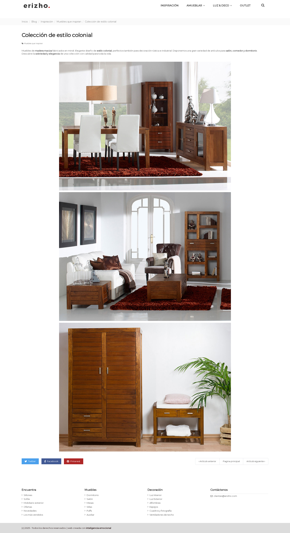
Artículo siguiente (255, 461)
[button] (222, 5)
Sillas (89, 507)
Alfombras (155, 502)
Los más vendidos (33, 514)
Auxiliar (90, 514)
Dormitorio (93, 495)
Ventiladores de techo (162, 514)
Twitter (32, 461)
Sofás (27, 499)
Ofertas (28, 507)
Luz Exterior (156, 499)
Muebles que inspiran (33, 43)
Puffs (89, 510)
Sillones (28, 495)
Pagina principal (231, 461)
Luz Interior (156, 495)
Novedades (30, 510)
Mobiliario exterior (34, 502)
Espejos (154, 507)
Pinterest (75, 461)
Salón (90, 499)
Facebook (52, 461)
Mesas (90, 502)
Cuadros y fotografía (161, 510)
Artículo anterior (207, 461)
